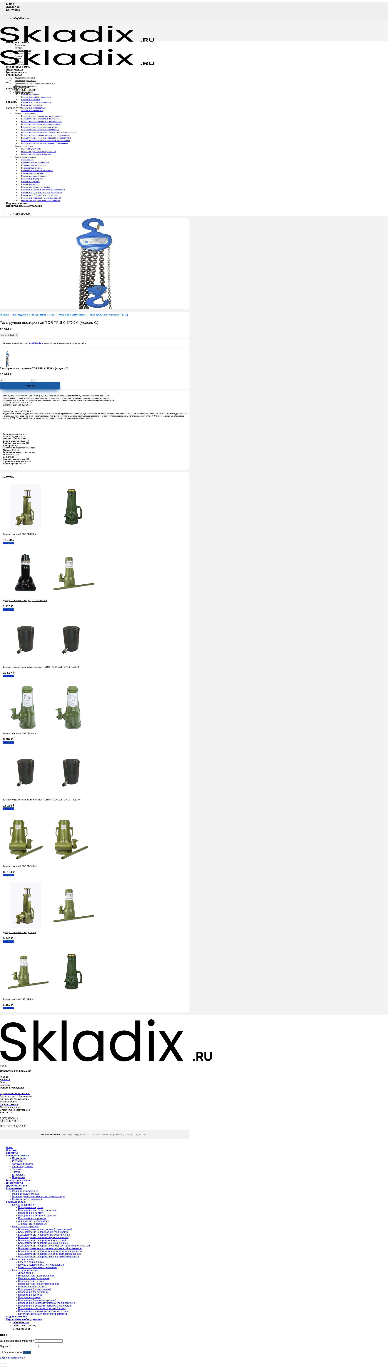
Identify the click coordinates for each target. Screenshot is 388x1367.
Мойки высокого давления (26, 86)
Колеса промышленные (25, 157)
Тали (51, 315)
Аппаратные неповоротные (33, 108)
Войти (27, 1352)
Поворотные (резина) (30, 182)
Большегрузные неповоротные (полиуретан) (40, 119)
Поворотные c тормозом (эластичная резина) (41, 198)
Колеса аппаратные (24, 92)
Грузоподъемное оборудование (29, 315)
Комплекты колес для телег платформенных (40, 201)
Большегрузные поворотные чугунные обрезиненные (44, 143)
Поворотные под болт (30, 94)
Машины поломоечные (25, 78)
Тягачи (18, 59)
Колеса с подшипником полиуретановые (38, 152)
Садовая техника (16, 203)
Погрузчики (20, 64)
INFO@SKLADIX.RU (10, 1121)
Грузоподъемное (16, 72)
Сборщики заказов (23, 51)
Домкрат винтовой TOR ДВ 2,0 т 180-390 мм (25, 600)
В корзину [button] (8, 543)
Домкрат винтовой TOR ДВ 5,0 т (19, 999)
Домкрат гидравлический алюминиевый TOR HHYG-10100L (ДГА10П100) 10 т (41, 799)
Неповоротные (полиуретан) (33, 165)
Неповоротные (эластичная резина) (37, 171)
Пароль (5, 1346)
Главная (4, 315)
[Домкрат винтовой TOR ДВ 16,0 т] (48, 927)
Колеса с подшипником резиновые (36, 154)
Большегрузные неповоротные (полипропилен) (42, 116)
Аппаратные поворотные (32, 111)
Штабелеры (20, 61)
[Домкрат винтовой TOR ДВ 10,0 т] (48, 728)
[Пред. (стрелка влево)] (1, 1366)
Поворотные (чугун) (29, 184)
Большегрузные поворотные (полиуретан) (39, 127)
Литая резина (27, 160)
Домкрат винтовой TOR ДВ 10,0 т (19, 733)
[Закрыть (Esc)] (1, 1363)
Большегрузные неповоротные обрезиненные (41, 122)
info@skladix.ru (36, 343)
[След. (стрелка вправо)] (4, 1366)
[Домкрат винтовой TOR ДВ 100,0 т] (48, 861)
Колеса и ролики (16, 88)
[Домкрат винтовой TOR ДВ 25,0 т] (48, 529)
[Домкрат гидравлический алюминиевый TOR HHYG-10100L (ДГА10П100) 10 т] (48, 794)
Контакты (13, 10)
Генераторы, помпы (18, 66)
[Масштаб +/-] (4, 1363)
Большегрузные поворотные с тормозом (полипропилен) (46, 138)
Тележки (18, 56)
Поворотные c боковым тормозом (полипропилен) (43, 190)
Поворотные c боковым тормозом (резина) (39, 195)
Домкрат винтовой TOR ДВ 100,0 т (20, 866)
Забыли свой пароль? (12, 1357)
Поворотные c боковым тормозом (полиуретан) (41, 192)
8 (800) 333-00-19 (9, 1118)
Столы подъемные (23, 53)
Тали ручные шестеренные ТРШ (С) (109, 315)
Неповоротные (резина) (31, 168)
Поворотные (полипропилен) (34, 176)
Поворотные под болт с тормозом (36, 97)
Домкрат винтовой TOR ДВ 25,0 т (19, 534)
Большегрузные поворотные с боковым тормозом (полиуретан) (48, 132)
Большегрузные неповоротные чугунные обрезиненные (45, 135)
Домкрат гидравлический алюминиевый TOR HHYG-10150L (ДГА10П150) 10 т (41, 667)
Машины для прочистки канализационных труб (35, 83)
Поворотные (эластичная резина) (35, 187)
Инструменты (14, 69)
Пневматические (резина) (32, 173)
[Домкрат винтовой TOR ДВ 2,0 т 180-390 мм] (48, 595)
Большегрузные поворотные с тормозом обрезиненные (45, 141)
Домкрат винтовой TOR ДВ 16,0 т (19, 932)
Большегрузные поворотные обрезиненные (40, 130)
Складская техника (17, 42)
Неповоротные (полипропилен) (35, 162)
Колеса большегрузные (25, 113)
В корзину (30, 385)
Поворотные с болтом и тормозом (36, 102)
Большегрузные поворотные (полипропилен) (40, 124)
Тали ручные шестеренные (72, 315)
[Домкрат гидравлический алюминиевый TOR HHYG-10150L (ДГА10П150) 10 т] (48, 661)
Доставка (13, 6)
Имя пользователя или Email (17, 1341)
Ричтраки (19, 48)
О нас (10, 3)
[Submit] (7, 82)
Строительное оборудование (24, 206)
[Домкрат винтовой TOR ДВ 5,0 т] (48, 993)
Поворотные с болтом (30, 100)
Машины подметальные (25, 81)
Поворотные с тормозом (31, 105)
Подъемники (20, 45)
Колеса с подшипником (31, 149)
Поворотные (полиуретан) (32, 179)
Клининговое (14, 75)
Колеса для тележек (24, 146)
